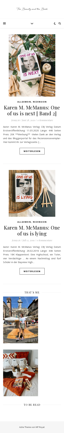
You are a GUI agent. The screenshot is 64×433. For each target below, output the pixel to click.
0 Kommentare (45, 120)
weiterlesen (32, 151)
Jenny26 (15, 120)
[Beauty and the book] (32, 9)
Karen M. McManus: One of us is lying (32, 230)
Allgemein (24, 101)
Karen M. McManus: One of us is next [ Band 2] (32, 110)
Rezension (40, 101)
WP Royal (40, 427)
